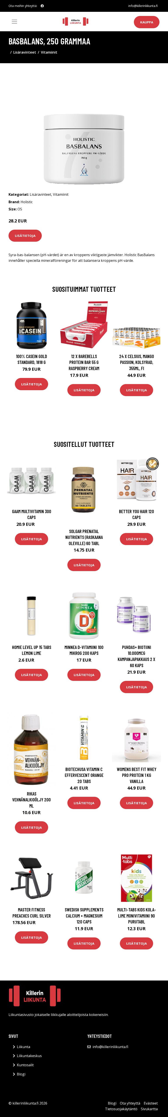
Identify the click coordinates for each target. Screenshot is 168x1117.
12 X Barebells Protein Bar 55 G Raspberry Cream (84, 362)
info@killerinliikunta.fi (143, 6)
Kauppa (146, 22)
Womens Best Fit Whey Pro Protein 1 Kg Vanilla (136, 775)
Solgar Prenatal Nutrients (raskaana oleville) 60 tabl (84, 537)
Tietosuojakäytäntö (121, 1109)
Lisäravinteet (24, 52)
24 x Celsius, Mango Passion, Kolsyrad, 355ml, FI (136, 362)
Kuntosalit (25, 1065)
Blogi (21, 1074)
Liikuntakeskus (29, 1055)
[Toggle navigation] (14, 21)
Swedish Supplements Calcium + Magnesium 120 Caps (84, 915)
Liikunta (23, 1046)
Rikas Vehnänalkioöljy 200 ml (31, 799)
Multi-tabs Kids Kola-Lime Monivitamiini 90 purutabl (136, 915)
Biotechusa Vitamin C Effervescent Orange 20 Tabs (84, 775)
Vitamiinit (49, 52)
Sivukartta (149, 1109)
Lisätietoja (25, 235)
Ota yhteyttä (130, 1103)
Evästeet (151, 1103)
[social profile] (42, 6)
